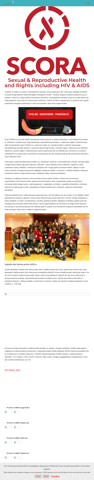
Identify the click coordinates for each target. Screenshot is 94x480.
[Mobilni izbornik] (88, 3)
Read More (55, 476)
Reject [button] (46, 476)
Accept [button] (38, 476)
